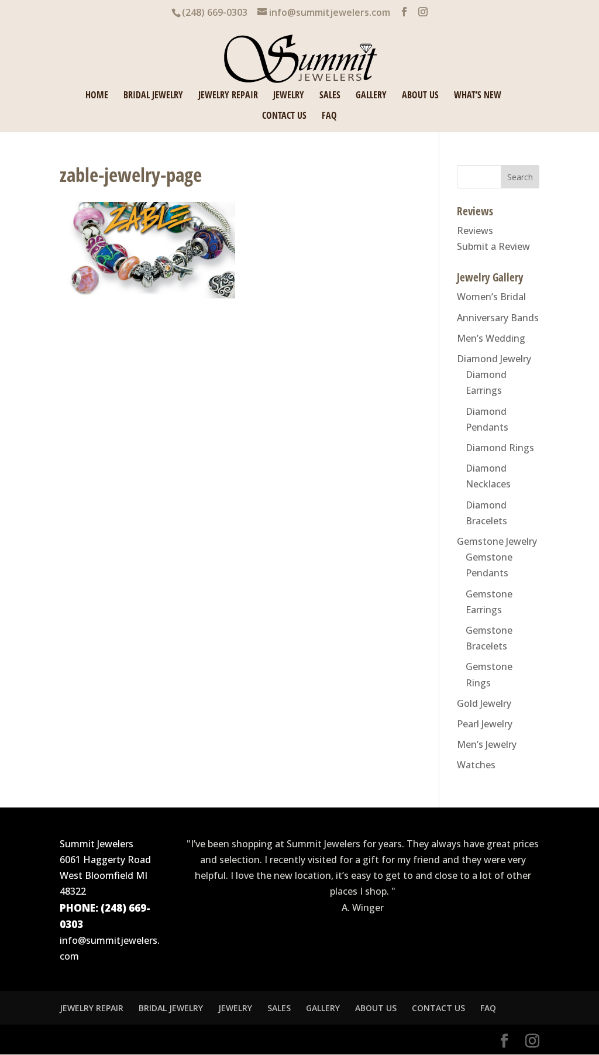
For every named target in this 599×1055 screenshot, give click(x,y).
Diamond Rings (500, 447)
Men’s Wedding (491, 338)
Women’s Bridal (491, 296)
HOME (96, 96)
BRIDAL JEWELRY (153, 96)
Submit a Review (493, 246)
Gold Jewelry (484, 703)
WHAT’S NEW (477, 96)
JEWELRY (288, 96)
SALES (329, 96)
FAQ (329, 116)
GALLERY (371, 96)
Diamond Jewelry (494, 358)
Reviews (475, 230)
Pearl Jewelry (484, 723)
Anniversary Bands (498, 317)
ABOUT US (420, 96)
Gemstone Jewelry (497, 541)
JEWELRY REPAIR (228, 96)
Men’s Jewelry (487, 744)
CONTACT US (284, 116)
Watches (476, 764)
